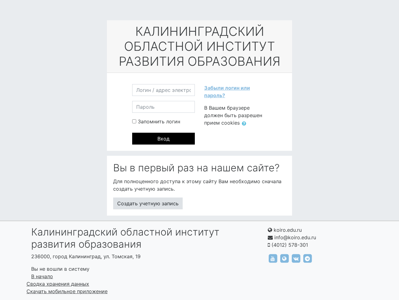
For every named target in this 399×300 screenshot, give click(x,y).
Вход (163, 139)
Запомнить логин (159, 121)
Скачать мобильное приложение (67, 291)
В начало (42, 276)
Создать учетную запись (148, 203)
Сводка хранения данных (57, 284)
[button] (245, 123)
